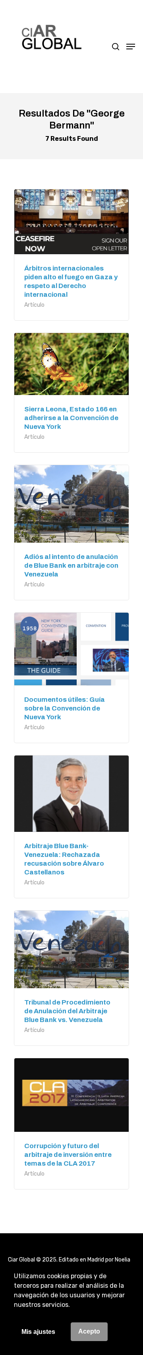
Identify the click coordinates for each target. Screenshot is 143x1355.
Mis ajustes (38, 1331)
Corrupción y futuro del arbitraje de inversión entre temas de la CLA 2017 (68, 1154)
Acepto (89, 1331)
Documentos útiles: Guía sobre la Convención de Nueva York (64, 708)
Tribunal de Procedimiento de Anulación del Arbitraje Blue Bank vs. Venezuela (67, 1011)
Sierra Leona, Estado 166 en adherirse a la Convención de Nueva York (71, 417)
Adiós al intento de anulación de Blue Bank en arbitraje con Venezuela (71, 565)
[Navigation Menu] (130, 47)
